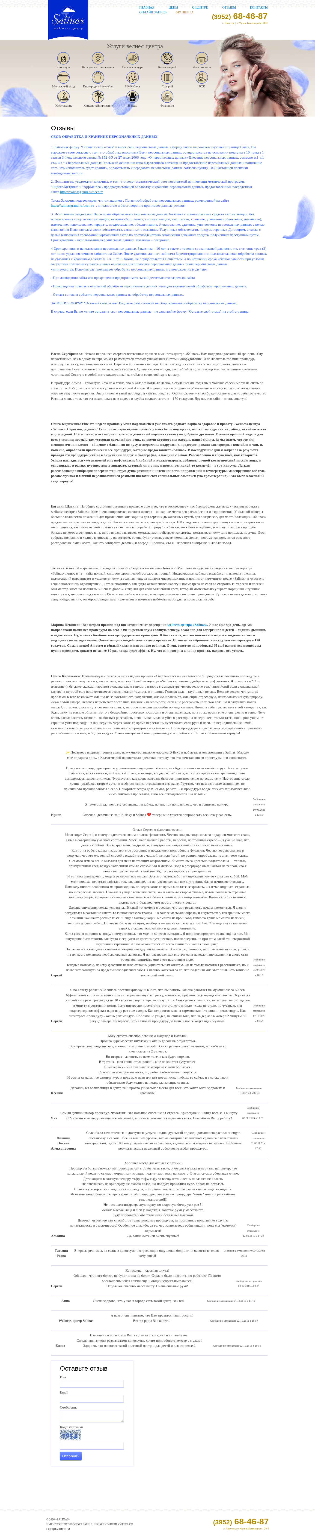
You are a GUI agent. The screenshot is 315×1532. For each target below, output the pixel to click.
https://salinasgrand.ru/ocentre (81, 192)
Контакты (259, 7)
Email (64, 1392)
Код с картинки (71, 1427)
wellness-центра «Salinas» (187, 625)
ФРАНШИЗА (184, 12)
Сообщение (68, 1407)
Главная (146, 7)
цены (173, 7)
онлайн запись (152, 12)
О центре (200, 7)
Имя (63, 1377)
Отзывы (229, 7)
